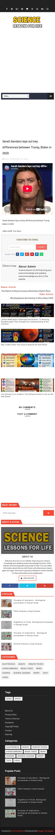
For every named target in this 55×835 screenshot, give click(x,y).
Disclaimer (9, 722)
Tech (45, 673)
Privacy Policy (11, 715)
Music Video (27, 668)
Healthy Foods (36, 664)
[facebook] (7, 9)
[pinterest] (22, 9)
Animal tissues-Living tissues (28, 644)
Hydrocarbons (10, 668)
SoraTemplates (17, 831)
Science (6, 673)
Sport (37, 673)
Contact (8, 730)
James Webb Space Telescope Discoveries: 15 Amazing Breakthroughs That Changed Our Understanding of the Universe (25, 322)
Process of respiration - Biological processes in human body (32, 813)
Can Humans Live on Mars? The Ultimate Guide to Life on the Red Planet (27, 395)
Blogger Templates (46, 831)
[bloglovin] (27, 9)
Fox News (17, 231)
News (26, 159)
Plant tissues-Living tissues (27, 611)
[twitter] (12, 9)
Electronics (8, 664)
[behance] (42, 9)
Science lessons (22, 673)
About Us (9, 711)
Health (21, 664)
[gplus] (17, 9)
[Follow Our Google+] (44, 586)
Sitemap (8, 734)
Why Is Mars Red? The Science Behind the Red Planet (24, 345)
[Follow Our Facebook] (10, 586)
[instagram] (47, 9)
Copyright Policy (12, 726)
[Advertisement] (27, 61)
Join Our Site (28, 578)
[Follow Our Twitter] (27, 586)
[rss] (37, 9)
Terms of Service (12, 719)
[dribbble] (32, 9)
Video (5, 677)
